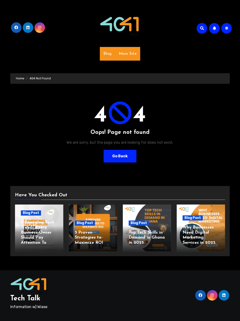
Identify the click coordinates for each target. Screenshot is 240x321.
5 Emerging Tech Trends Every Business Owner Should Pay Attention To (37, 232)
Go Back (120, 156)
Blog (107, 54)
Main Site (128, 54)
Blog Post (31, 213)
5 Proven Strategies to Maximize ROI (89, 238)
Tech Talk (25, 298)
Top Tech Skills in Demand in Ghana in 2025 (147, 238)
